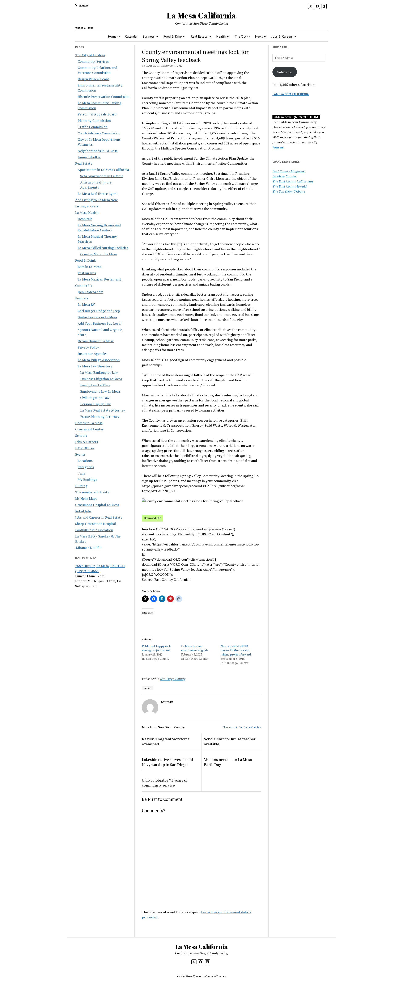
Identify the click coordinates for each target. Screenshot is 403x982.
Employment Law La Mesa (100, 391)
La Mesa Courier (284, 176)
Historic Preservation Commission (104, 96)
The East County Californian (292, 181)
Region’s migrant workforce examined (166, 741)
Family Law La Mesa (95, 385)
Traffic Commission (92, 127)
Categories (86, 467)
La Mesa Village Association (99, 360)
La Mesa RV (86, 304)
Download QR (152, 518)
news (147, 688)
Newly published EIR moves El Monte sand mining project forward (236, 650)
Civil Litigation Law (94, 397)
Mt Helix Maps (86, 498)
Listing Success (86, 206)
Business (149, 36)
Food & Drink (172, 36)
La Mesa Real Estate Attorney (102, 410)
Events (80, 454)
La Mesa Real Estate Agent (98, 193)
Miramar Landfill (88, 547)
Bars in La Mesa (89, 266)
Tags (81, 473)
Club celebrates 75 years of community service (164, 783)
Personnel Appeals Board (97, 114)
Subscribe (284, 72)
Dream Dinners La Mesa (96, 341)
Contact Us (83, 285)
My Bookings (87, 479)
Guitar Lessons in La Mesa (97, 317)
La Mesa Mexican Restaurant (99, 279)
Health (221, 36)
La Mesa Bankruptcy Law (99, 372)
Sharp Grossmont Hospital (95, 523)
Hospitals (85, 218)
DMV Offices (84, 448)
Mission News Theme (189, 976)
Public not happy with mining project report (156, 648)
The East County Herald (289, 186)
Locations (85, 460)
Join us (278, 147)
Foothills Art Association (94, 530)
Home (112, 36)
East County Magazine (288, 171)
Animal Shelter (89, 157)
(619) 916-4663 (87, 571)
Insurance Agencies (92, 353)
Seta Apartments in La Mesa (101, 176)
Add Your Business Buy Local (99, 323)
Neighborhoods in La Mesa (98, 150)
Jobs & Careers (282, 36)
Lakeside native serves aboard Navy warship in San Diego (167, 762)
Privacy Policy (88, 347)
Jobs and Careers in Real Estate (98, 517)
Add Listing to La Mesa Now (96, 200)
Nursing (81, 486)
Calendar (131, 36)
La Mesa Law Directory (95, 366)
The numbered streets (92, 492)
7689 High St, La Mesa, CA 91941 (100, 566)
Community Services (93, 61)
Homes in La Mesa (88, 423)
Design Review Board (93, 79)
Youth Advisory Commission (99, 133)
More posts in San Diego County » (242, 727)
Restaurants (87, 273)
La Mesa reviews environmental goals (194, 648)
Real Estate (199, 36)
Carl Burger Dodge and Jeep (99, 310)
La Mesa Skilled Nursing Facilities (103, 247)
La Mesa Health (86, 212)
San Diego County (172, 679)
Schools (81, 435)
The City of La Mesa (90, 55)
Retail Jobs (83, 511)
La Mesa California (201, 15)
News (259, 36)
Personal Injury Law (95, 404)
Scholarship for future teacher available (229, 741)
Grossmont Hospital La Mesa (97, 504)
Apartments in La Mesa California (103, 169)
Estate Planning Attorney (99, 416)
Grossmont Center (89, 429)
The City (240, 36)
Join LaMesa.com (90, 292)
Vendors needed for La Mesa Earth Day (228, 762)
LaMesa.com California (290, 94)
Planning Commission (94, 120)
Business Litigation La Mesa (101, 378)
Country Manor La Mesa (98, 254)
